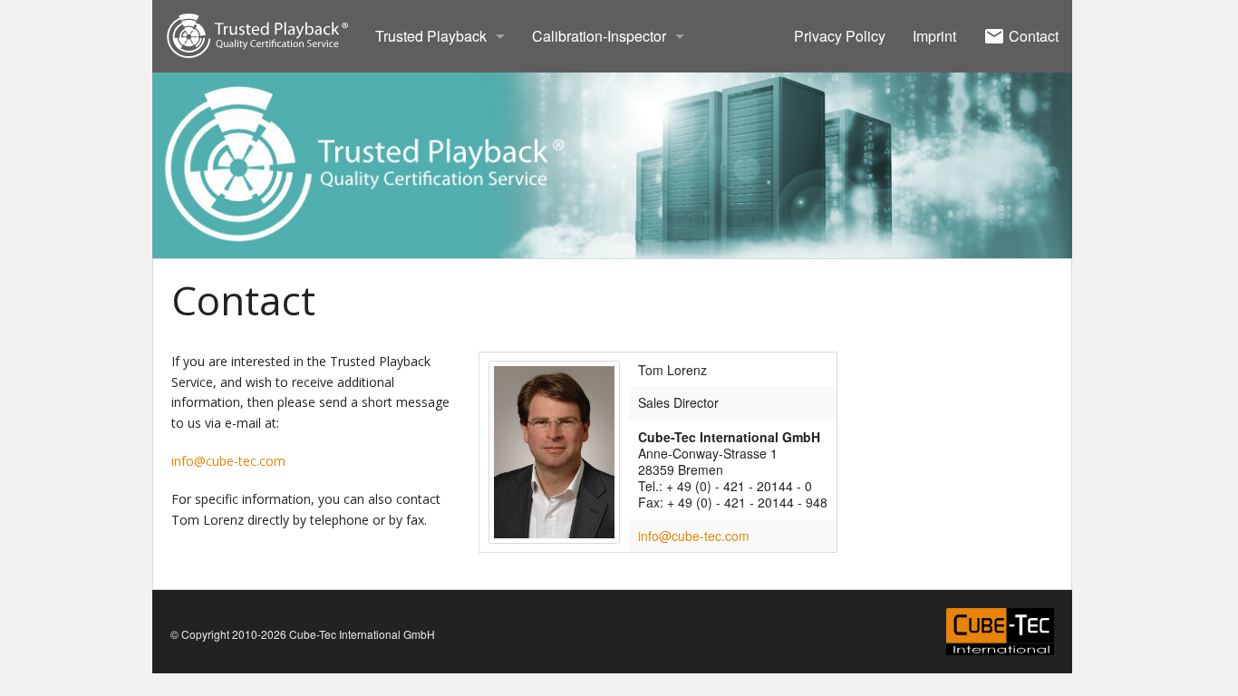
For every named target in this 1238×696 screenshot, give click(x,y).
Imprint (934, 35)
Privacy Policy (839, 35)
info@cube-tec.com (228, 460)
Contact (1032, 35)
